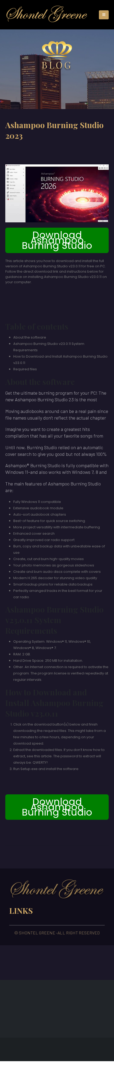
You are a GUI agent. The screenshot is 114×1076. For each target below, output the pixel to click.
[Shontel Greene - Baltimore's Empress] (46, 14)
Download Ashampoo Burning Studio (57, 240)
